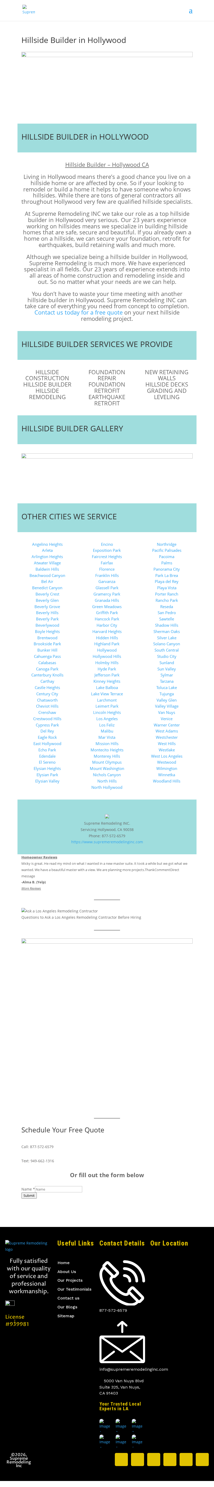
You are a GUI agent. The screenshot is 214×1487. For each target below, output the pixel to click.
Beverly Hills (47, 612)
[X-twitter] (121, 1459)
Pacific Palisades (166, 550)
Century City (47, 693)
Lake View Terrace (107, 693)
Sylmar (166, 675)
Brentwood (47, 637)
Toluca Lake (166, 687)
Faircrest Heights (107, 556)
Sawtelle (166, 618)
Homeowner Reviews (39, 857)
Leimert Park (107, 706)
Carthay (47, 681)
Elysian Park (47, 774)
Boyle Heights (47, 631)
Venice (167, 718)
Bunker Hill (47, 650)
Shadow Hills (166, 625)
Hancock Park (107, 618)
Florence (107, 569)
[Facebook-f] (153, 1459)
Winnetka (166, 774)
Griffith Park (107, 612)
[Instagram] (137, 1459)
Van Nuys (166, 712)
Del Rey (47, 731)
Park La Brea (166, 575)
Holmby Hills (106, 662)
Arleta (47, 550)
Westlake (167, 749)
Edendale (47, 756)
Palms (166, 562)
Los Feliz (107, 725)
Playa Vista (166, 587)
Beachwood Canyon (47, 575)
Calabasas (47, 662)
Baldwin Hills (47, 569)
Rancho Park (167, 600)
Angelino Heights (47, 544)
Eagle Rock (47, 737)
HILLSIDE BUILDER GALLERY (72, 428)
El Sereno (47, 762)
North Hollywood (106, 787)
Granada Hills (107, 600)
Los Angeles (107, 718)
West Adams (167, 731)
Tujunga (166, 693)
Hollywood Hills (107, 656)
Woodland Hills (166, 781)
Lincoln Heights (107, 712)
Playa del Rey (167, 581)
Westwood (166, 762)
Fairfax (107, 562)
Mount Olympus (107, 762)
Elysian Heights (47, 768)
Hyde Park (107, 668)
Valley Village (167, 706)
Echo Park (47, 749)
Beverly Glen (47, 600)
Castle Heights (47, 687)
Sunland (166, 662)
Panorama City (166, 569)
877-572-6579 (42, 1146)
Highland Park (107, 643)
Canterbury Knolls (47, 675)
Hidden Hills (107, 637)
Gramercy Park (106, 594)
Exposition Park (107, 550)
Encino (107, 544)
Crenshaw (47, 712)
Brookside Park (47, 643)
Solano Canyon (166, 643)
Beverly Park (47, 618)
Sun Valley (166, 668)
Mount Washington (107, 768)
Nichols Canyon (107, 774)
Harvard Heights (107, 631)
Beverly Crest (47, 594)
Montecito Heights (107, 749)
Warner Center (167, 725)
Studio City (166, 656)
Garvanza (106, 581)
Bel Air (47, 581)
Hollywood (107, 650)
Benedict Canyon (47, 587)
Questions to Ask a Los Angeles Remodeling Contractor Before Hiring (81, 917)
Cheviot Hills (47, 706)
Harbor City (107, 625)
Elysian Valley (47, 781)
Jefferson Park (107, 675)
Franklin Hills (107, 575)
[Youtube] (202, 1459)
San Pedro (167, 612)
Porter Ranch (166, 594)
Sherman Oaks (166, 631)
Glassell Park (107, 587)
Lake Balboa (107, 687)
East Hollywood (47, 743)
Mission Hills (107, 743)
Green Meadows (107, 606)
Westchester (167, 737)
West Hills (167, 743)
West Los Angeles (166, 756)
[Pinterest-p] (186, 1459)
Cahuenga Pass (47, 656)
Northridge (166, 544)
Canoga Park (47, 668)
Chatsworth (47, 700)
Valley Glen (167, 700)
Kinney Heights (106, 681)
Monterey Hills (107, 756)
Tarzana (167, 681)
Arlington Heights (47, 556)
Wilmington (166, 768)
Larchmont (107, 700)
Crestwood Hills (47, 718)
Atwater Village (47, 562)
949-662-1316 (42, 1160)
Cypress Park (47, 725)
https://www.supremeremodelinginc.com (107, 841)
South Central (166, 650)
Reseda (166, 606)
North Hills (107, 781)
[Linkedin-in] (169, 1459)
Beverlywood (47, 625)
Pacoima (166, 556)
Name (28, 1189)
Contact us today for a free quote (78, 312)
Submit (29, 1195)
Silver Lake (166, 637)
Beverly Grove (47, 606)
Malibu (107, 731)
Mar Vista (106, 737)
